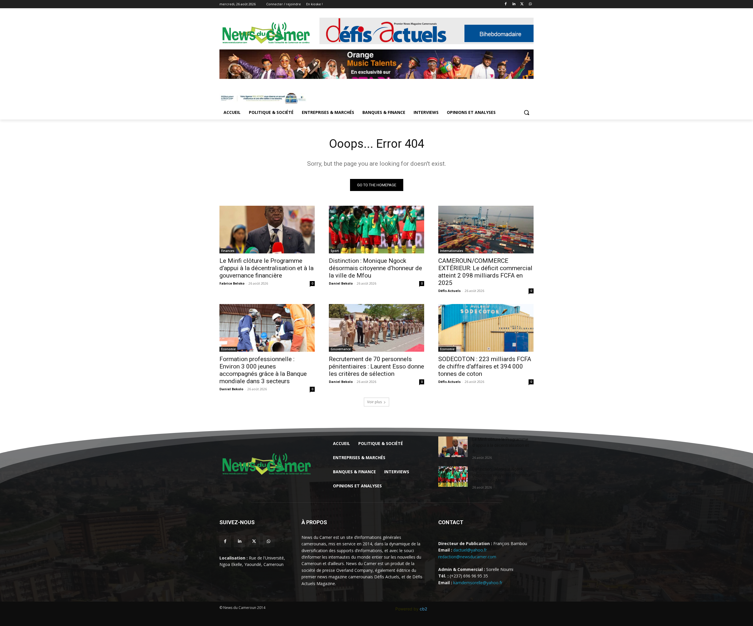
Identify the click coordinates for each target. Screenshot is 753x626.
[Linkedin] (514, 4)
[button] (526, 112)
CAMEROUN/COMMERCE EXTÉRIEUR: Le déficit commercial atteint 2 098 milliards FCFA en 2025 (485, 271)
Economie (228, 349)
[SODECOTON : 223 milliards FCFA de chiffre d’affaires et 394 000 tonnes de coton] (486, 328)
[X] (522, 4)
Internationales (451, 251)
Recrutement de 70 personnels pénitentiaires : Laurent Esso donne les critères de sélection (376, 366)
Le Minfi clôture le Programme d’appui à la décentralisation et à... (500, 445)
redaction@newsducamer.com (467, 556)
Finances (227, 251)
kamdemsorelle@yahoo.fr (477, 582)
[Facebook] (505, 4)
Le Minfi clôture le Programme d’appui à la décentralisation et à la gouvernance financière (266, 268)
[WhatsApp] (530, 4)
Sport (335, 251)
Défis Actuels (449, 290)
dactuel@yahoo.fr (470, 550)
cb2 (423, 608)
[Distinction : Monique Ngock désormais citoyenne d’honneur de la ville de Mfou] (376, 229)
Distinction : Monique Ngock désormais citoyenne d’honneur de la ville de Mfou (375, 268)
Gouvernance (341, 349)
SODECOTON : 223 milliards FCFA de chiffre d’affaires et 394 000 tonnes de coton (484, 366)
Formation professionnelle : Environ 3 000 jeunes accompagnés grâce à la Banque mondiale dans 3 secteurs (263, 370)
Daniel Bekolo (341, 283)
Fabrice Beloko (231, 283)
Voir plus (374, 401)
